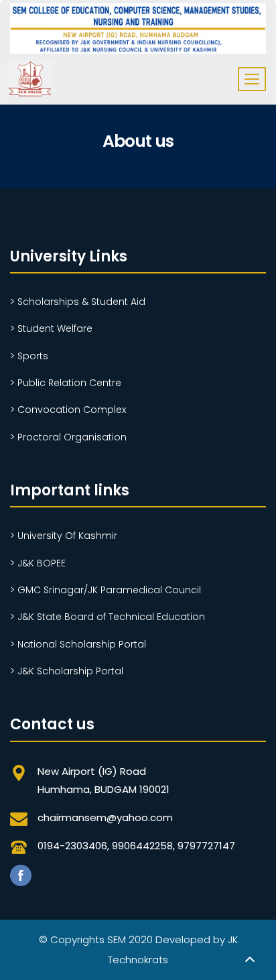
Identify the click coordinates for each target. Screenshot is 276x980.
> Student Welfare (51, 328)
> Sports (29, 356)
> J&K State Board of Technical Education (107, 616)
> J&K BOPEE (38, 563)
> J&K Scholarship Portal (66, 671)
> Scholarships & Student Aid (77, 301)
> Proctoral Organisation (68, 437)
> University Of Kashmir (63, 535)
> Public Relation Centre (65, 382)
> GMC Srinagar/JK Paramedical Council (105, 590)
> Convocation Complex (68, 409)
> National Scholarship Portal (78, 644)
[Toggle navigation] (252, 79)
